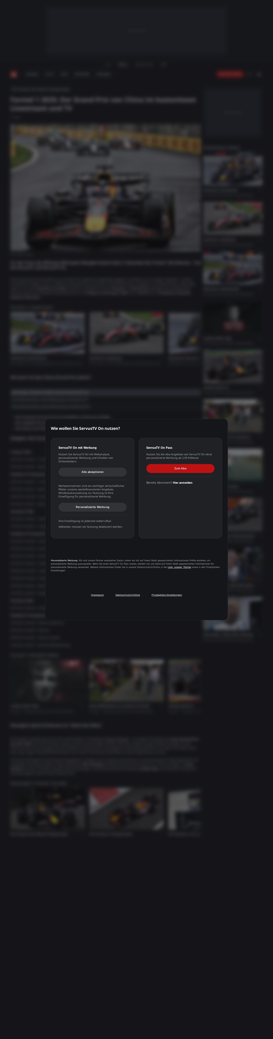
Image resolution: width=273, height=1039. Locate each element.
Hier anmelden (182, 482)
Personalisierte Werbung (92, 507)
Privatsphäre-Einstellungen (167, 595)
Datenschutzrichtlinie (128, 595)
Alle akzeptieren (93, 471)
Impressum (97, 595)
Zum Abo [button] (180, 468)
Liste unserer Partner (179, 567)
